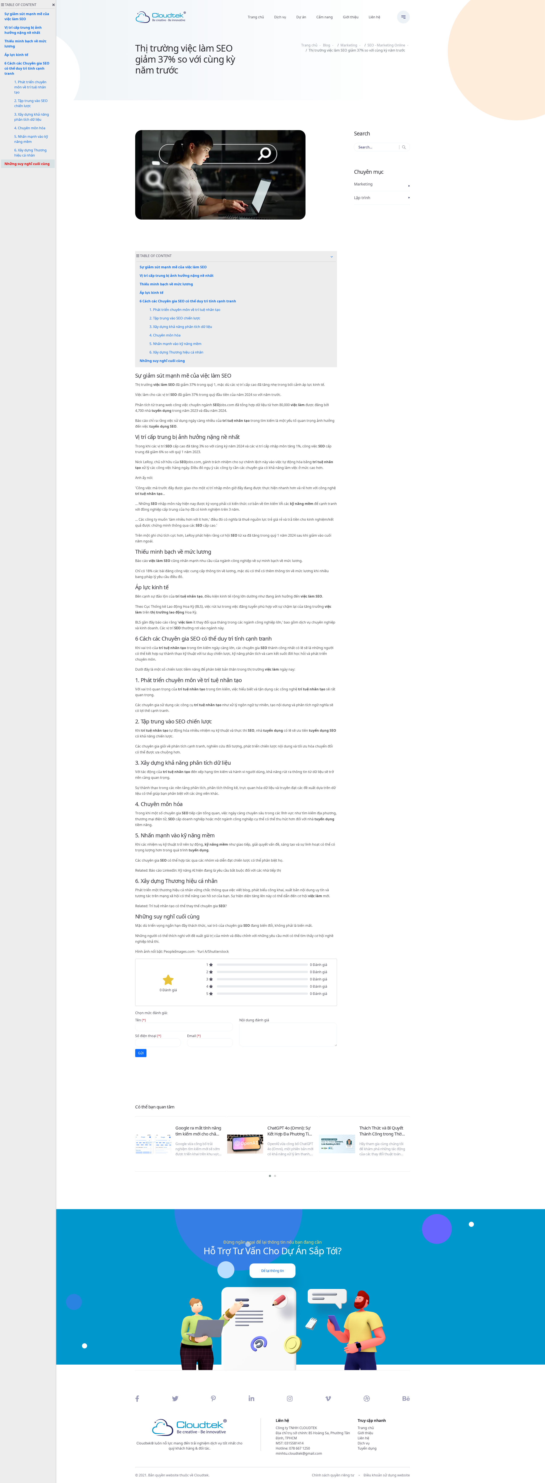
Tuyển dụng (367, 1448)
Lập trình (362, 197)
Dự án (301, 17)
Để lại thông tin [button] (272, 1270)
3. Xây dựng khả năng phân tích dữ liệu (180, 326)
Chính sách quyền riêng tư (333, 1475)
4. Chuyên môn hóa (165, 335)
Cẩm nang (324, 17)
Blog (326, 45)
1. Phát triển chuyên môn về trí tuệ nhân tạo (184, 309)
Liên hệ (374, 17)
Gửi (141, 1053)
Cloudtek (201, 1475)
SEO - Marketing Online (386, 45)
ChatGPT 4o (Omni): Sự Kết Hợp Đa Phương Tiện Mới (290, 1131)
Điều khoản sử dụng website (387, 1475)
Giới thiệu (351, 17)
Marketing (348, 45)
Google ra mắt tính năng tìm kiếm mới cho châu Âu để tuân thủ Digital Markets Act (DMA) (198, 1131)
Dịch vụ (280, 17)
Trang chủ (256, 17)
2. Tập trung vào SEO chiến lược (174, 318)
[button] (331, 256)
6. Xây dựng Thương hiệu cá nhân (176, 352)
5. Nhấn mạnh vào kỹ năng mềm (175, 343)
